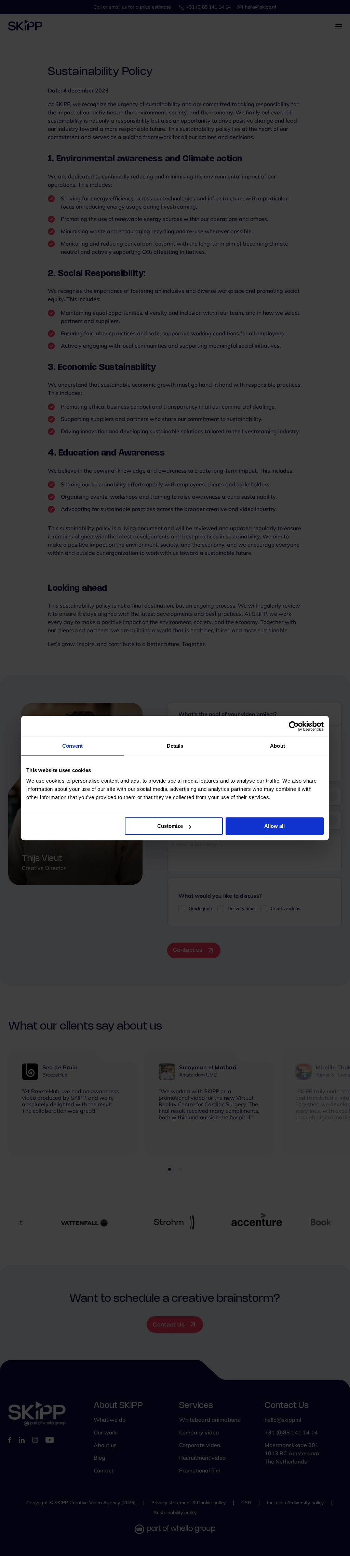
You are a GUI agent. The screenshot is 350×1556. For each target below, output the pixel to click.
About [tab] (277, 746)
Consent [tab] (72, 746)
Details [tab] (175, 746)
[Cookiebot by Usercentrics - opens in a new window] (294, 726)
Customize (170, 826)
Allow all (274, 826)
